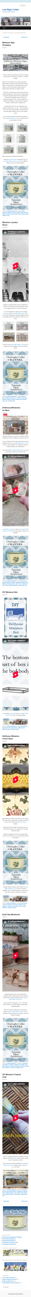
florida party (19, 1191)
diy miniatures (14, 727)
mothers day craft (22, 585)
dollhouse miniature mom (22, 582)
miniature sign (17, 214)
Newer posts (25, 37)
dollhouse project (6, 729)
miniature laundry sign (16, 399)
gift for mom (18, 584)
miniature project (15, 729)
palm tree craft (13, 1192)
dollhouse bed (21, 727)
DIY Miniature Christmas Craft (10, 1242)
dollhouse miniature (11, 582)
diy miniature (24, 1190)
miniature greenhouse (15, 1066)
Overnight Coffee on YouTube (19, 344)
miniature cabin (19, 212)
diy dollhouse (24, 726)
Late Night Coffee (10, 9)
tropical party (17, 1194)
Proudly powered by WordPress (15, 1294)
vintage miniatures (11, 907)
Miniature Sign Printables (8, 43)
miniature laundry (6, 399)
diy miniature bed (6, 727)
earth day (22, 1064)
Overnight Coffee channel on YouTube (12, 161)
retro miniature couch (17, 906)
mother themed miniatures (11, 585)
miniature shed (19, 1067)
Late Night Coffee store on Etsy (12, 118)
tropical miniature (9, 1194)
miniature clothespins (22, 398)
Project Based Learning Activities (10, 1283)
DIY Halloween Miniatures (9, 1240)
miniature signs (24, 214)
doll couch (15, 904)
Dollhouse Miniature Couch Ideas (10, 737)
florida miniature (12, 1191)
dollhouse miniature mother (8, 584)
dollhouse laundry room (11, 398)
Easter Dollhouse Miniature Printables (12, 1237)
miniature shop (9, 214)
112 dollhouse (24, 1063)
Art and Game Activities (8, 1277)
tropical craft (20, 1192)
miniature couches (6, 906)
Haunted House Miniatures (9, 1244)
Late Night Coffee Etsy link (17, 450)
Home (4, 28)
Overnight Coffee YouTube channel (19, 1011)
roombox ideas (11, 401)
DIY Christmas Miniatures (8, 1239)
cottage (15, 1158)
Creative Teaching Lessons (9, 1279)
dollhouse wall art (11, 212)
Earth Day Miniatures (11, 914)
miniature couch (22, 904)
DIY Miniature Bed (9, 592)
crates (20, 1003)
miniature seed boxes (10, 1067)
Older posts (5, 37)
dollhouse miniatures (10, 529)
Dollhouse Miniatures (12, 211)
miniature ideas (12, 159)
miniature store (6, 215)
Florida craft (5, 1191)
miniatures (5, 313)
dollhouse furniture (22, 822)
